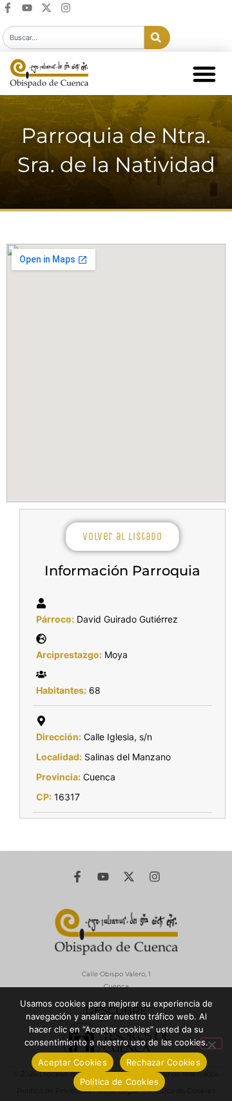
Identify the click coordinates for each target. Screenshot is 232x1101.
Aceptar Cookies (72, 1062)
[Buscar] (157, 37)
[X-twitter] (46, 8)
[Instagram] (66, 8)
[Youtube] (27, 8)
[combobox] (73, 37)
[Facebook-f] (8, 8)
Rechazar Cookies (163, 1062)
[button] (204, 73)
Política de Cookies (119, 1081)
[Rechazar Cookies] (211, 1043)
